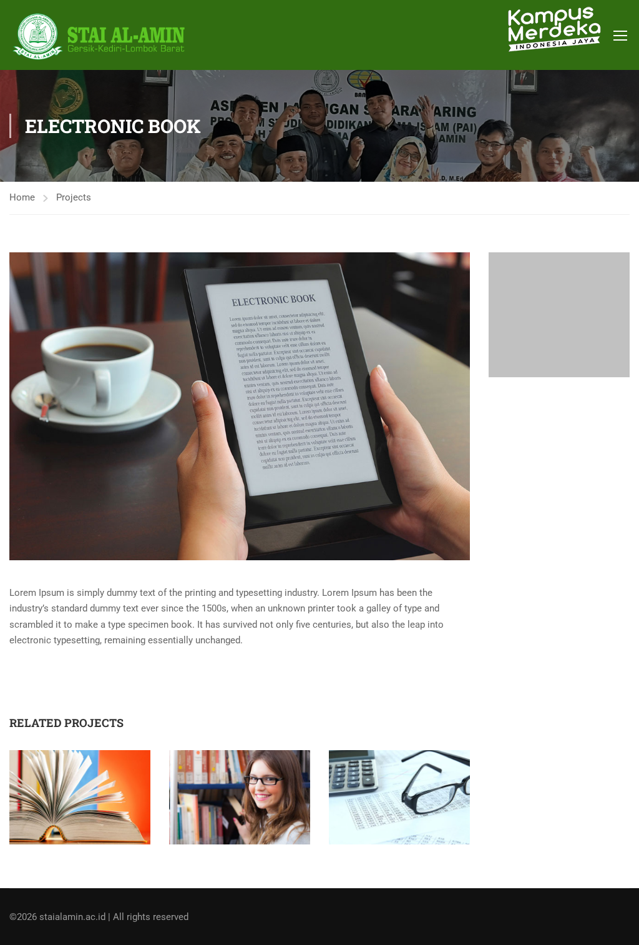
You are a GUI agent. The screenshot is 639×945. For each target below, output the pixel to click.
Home (22, 197)
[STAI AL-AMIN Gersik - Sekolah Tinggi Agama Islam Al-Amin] (103, 36)
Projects (73, 197)
